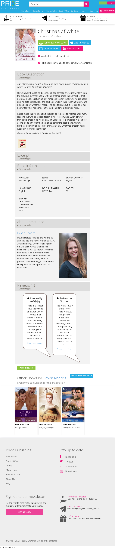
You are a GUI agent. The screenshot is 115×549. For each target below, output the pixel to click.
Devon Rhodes (51, 36)
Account (103, 3)
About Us (10, 479)
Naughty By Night (46, 427)
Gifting (9, 465)
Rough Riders (21, 427)
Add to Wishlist (81, 42)
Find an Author (51, 11)
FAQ (8, 483)
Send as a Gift (73, 48)
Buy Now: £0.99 (55, 42)
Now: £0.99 (22, 424)
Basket (92, 11)
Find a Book (12, 456)
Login (111, 3)
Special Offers (64, 11)
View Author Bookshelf (81, 375)
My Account (11, 470)
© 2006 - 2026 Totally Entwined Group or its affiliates (31, 540)
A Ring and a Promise (72, 427)
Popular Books (107, 11)
